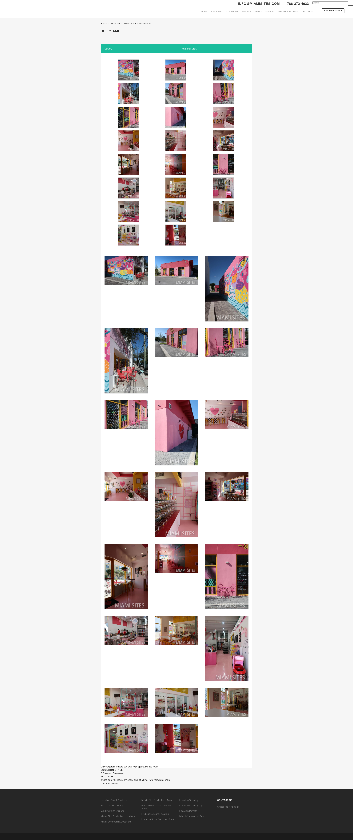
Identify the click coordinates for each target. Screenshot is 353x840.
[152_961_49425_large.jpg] (223, 197)
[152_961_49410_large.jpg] (223, 79)
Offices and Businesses (135, 23)
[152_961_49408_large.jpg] (128, 79)
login (155, 766)
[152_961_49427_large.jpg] (175, 221)
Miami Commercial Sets (191, 816)
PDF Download (110, 783)
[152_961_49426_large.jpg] (128, 221)
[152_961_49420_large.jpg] (175, 174)
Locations (115, 23)
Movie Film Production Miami (156, 800)
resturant (159, 779)
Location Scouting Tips (191, 805)
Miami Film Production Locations (118, 816)
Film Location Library (112, 805)
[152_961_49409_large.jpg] (128, 103)
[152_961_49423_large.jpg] (128, 197)
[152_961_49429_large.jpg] (223, 221)
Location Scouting (189, 800)
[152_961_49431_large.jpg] (175, 245)
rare (151, 779)
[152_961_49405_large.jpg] (128, 127)
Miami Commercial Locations (116, 821)
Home (104, 23)
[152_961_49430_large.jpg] (128, 245)
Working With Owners (112, 811)
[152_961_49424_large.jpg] (175, 197)
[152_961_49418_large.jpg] (128, 174)
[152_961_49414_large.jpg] (223, 127)
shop (167, 779)
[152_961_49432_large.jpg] (175, 79)
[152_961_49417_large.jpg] (223, 150)
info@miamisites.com (258, 4)
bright (104, 779)
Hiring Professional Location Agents (156, 807)
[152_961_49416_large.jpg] (175, 150)
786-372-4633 (231, 806)
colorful (112, 779)
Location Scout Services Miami (157, 819)
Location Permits (188, 811)
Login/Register (333, 11)
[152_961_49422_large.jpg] (223, 174)
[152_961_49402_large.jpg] (175, 127)
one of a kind (141, 779)
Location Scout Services (114, 800)
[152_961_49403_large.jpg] (175, 103)
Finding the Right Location (155, 814)
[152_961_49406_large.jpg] (223, 103)
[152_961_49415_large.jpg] (128, 150)
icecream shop (125, 779)
